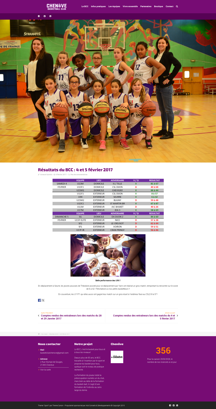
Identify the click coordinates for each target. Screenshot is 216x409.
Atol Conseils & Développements (98, 405)
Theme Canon (57, 405)
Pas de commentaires (78, 174)
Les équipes (114, 6)
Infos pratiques (98, 6)
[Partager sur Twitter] (43, 300)
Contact (169, 6)
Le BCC (85, 6)
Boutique (158, 6)
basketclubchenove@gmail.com (54, 352)
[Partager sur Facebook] (39, 300)
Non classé (44, 334)
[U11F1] (108, 91)
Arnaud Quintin (46, 174)
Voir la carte (45, 369)
